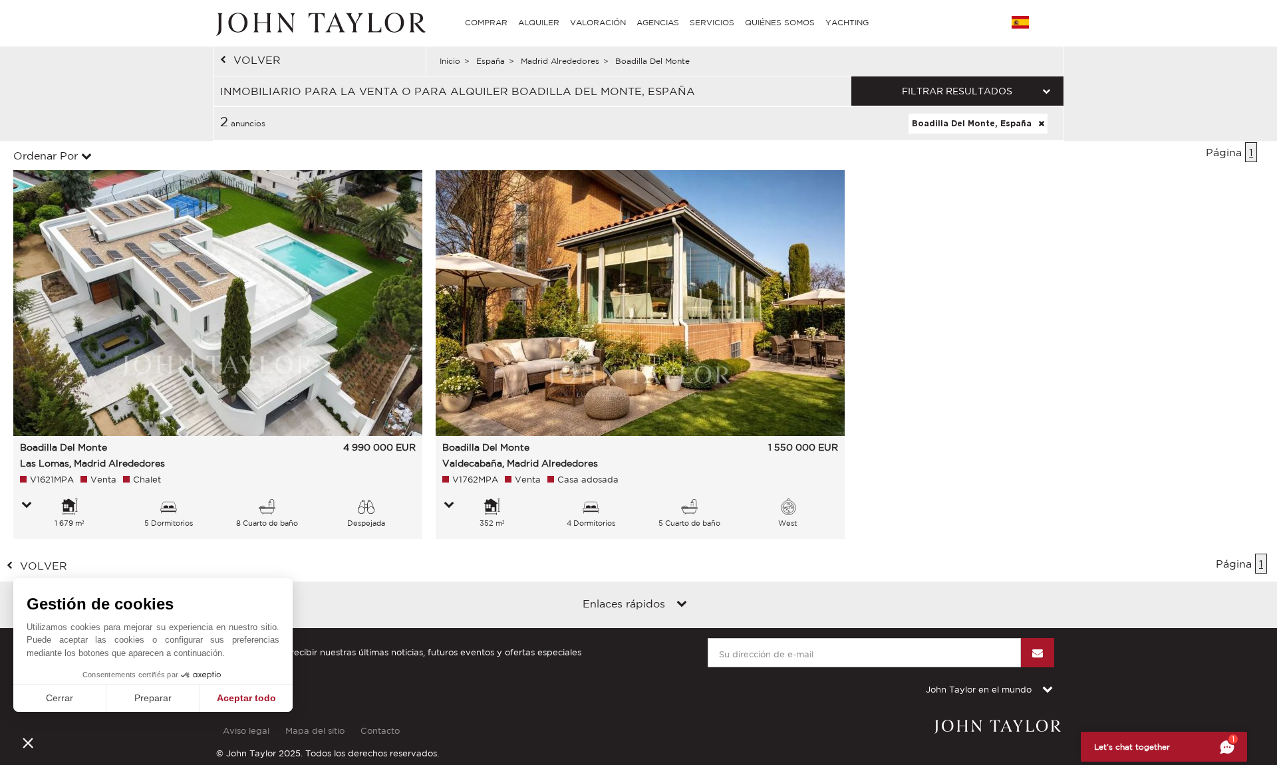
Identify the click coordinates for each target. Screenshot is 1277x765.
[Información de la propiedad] (26, 506)
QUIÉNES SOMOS (780, 22)
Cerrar (59, 698)
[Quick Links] (681, 605)
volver (257, 60)
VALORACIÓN (598, 22)
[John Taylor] (319, 22)
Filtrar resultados (957, 91)
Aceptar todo (246, 698)
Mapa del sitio (315, 731)
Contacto (380, 731)
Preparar (153, 698)
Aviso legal (246, 731)
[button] (28, 742)
